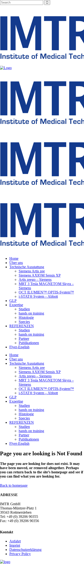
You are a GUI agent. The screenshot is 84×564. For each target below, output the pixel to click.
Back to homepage (14, 485)
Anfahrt (15, 541)
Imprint (14, 545)
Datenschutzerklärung (25, 550)
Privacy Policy (20, 554)
